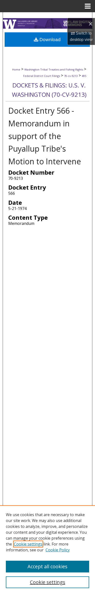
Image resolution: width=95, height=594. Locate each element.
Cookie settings (28, 544)
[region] (47, 549)
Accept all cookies (47, 566)
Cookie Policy (58, 550)
